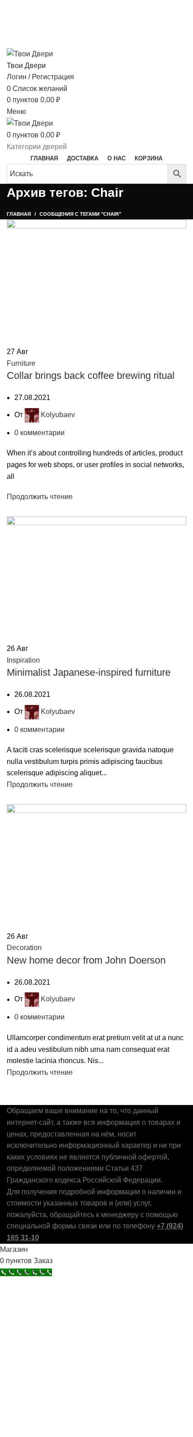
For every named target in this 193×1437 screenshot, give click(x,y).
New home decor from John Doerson (86, 960)
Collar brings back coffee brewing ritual (91, 375)
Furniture (21, 363)
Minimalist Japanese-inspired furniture (89, 672)
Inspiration (23, 660)
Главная (19, 214)
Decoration (24, 947)
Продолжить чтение (40, 496)
